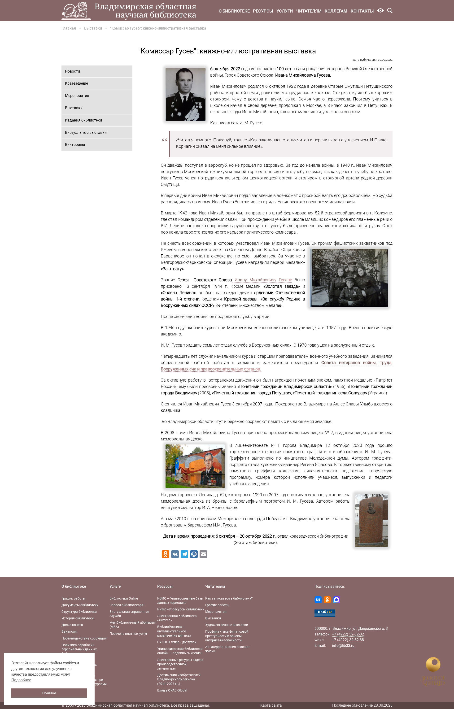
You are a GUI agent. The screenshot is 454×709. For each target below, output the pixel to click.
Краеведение (76, 83)
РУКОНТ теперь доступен (176, 642)
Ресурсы (263, 11)
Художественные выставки (226, 625)
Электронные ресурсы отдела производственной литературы (180, 664)
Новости (72, 71)
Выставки (93, 28)
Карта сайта (271, 705)
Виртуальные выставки (86, 132)
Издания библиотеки (83, 120)
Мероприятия (77, 95)
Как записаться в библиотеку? (229, 598)
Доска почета (72, 625)
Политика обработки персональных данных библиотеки (79, 649)
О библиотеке (234, 11)
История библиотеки (77, 618)
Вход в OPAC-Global (172, 690)
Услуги (284, 11)
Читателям (309, 11)
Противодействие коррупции (84, 638)
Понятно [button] (49, 693)
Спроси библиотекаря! (126, 605)
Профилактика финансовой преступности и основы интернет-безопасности (227, 636)
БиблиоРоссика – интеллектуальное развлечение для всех (174, 631)
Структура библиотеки (79, 611)
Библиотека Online (123, 598)
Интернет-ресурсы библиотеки (181, 609)
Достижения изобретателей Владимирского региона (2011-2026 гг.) (179, 679)
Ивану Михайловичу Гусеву (262, 279)
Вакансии (69, 631)
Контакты (362, 11)
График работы (73, 598)
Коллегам (336, 11)
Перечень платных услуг (128, 633)
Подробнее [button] (21, 680)
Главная (68, 28)
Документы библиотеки (80, 605)
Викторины (75, 144)
